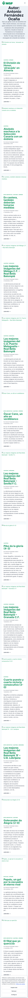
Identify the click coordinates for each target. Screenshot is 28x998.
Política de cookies (20, 984)
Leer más (7, 101)
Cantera (6, 60)
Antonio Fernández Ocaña (11, 73)
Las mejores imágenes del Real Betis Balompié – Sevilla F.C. (12, 478)
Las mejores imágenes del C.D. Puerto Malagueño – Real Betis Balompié (12, 345)
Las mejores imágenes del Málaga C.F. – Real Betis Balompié (12, 271)
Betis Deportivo (8, 194)
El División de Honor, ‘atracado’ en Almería (12, 66)
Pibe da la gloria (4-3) (13, 547)
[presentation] (14, 49)
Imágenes (11, 263)
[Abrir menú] (24, 3)
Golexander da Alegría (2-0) (13, 821)
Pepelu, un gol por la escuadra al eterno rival (13, 882)
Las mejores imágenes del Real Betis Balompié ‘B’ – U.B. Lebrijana (12, 752)
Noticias (6, 876)
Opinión (11, 60)
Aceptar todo (14, 987)
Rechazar (14, 991)
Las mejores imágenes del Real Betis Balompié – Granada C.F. (12, 612)
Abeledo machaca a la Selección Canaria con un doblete (13, 133)
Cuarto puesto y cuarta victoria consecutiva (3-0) (14, 683)
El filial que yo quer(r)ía (12, 942)
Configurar (14, 994)
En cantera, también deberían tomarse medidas (10, 202)
